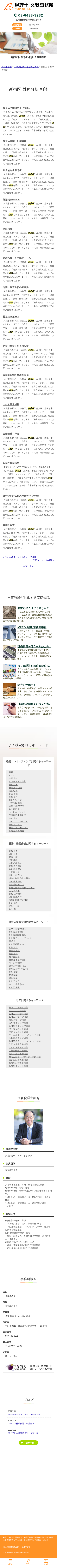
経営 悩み (13, 791)
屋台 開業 (13, 978)
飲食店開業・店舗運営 (14, 141)
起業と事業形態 (12, 463)
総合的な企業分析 (12, 170)
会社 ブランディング (18, 827)
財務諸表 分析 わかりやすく (21, 887)
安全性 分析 (14, 906)
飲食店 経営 (14, 987)
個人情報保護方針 (11, 1546)
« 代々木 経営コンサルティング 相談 (20, 557)
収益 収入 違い (15, 866)
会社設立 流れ (15, 809)
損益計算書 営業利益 (18, 900)
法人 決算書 (14, 890)
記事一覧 (30, 1443)
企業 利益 (13, 778)
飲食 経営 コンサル (17, 966)
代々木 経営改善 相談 (18, 1053)
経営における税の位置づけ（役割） (21, 496)
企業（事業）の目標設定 (16, 346)
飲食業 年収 (14, 981)
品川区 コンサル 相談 (18, 1013)
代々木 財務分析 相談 (18, 1029)
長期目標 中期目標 (17, 815)
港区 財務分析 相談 (17, 1020)
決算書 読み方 (15, 897)
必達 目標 (13, 794)
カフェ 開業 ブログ (17, 929)
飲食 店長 (13, 953)
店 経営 (12, 941)
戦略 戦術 (13, 784)
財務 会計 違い (15, 894)
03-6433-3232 (30, 15)
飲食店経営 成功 (16, 944)
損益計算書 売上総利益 (19, 878)
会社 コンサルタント (18, 821)
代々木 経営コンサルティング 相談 (25, 1035)
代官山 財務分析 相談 (18, 1032)
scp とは (13, 775)
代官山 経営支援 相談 (18, 1044)
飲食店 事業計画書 (17, 960)
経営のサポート (11, 316)
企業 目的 (13, 797)
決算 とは (13, 854)
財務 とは (13, 851)
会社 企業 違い (15, 881)
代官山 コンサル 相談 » (43, 560)
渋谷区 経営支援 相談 (18, 1060)
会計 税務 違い (15, 869)
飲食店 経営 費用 (16, 932)
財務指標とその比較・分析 (17, 258)
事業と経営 (9, 525)
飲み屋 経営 (14, 957)
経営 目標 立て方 (16, 806)
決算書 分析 (14, 872)
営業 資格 (13, 947)
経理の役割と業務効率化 (16, 375)
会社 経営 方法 (15, 787)
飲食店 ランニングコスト (20, 938)
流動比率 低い (15, 863)
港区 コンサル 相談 (17, 1010)
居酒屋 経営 (14, 950)
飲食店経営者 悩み (17, 935)
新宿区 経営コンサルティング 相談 (25, 1056)
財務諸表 (7, 229)
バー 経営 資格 (15, 963)
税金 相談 (13, 860)
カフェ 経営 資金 (16, 984)
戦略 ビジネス (15, 824)
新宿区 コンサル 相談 (18, 1066)
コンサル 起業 (15, 800)
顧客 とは (13, 772)
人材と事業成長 (11, 404)
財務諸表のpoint (11, 199)
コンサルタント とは (18, 812)
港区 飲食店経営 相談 (18, 1023)
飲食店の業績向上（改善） (17, 108)
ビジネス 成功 (15, 803)
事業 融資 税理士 (16, 830)
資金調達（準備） (12, 433)
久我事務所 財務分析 (18, 1050)
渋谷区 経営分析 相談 (18, 1038)
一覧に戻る (28, 566)
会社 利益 (13, 818)
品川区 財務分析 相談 (18, 1017)
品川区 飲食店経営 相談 (19, 1026)
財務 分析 (13, 857)
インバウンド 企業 (17, 781)
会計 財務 (13, 903)
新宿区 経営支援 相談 (18, 1063)
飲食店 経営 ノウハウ (18, 969)
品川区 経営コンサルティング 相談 (25, 1041)
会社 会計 (13, 909)
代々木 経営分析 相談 (18, 1047)
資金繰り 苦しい (16, 884)
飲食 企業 (13, 972)
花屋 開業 (13, 975)
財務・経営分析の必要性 (16, 287)
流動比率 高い (15, 875)
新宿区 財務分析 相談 (18, 1007)
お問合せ (26, 1546)
